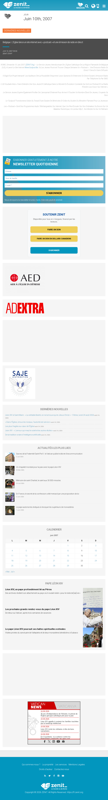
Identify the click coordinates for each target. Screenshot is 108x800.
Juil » (13, 572)
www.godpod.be (31, 67)
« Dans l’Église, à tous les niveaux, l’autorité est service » (28, 422)
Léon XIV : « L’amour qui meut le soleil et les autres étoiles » (29, 430)
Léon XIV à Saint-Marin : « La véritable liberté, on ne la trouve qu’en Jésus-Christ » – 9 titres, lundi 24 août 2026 (49, 415)
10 (96, 551)
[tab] (41, 705)
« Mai (7, 572)
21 (54, 561)
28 (54, 566)
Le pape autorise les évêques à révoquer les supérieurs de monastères (45, 507)
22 (68, 561)
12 (26, 556)
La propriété (47, 764)
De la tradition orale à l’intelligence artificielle (23, 435)
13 (40, 556)
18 (12, 561)
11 (12, 556)
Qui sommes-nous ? (31, 764)
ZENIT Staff (7, 54)
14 (54, 556)
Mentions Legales (77, 764)
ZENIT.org (30, 65)
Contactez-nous (61, 769)
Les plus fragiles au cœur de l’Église (20, 426)
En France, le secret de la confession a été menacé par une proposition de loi (47, 494)
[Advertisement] (54, 134)
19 (26, 561)
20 (40, 561)
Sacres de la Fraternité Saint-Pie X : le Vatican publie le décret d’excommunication (49, 454)
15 (68, 556)
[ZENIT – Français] (30, 5)
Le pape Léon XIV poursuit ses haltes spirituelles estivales (35, 629)
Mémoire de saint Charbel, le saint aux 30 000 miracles (38, 480)
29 (68, 566)
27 (40, 566)
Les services (61, 764)
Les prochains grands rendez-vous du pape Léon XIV (32, 609)
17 (96, 556)
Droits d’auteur (45, 769)
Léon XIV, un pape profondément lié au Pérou (28, 589)
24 (96, 561)
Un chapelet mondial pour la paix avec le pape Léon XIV (38, 467)
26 (26, 566)
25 (12, 566)
